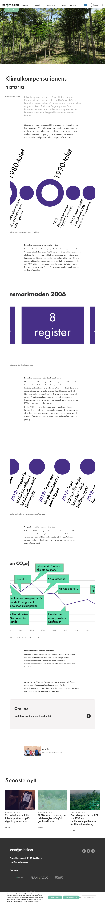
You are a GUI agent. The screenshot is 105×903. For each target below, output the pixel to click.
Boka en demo (12, 10)
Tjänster (25, 5)
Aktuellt (38, 5)
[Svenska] (86, 5)
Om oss (50, 5)
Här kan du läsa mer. (50, 691)
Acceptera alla (55, 897)
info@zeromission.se (19, 862)
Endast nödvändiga (71, 897)
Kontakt (73, 5)
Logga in (96, 5)
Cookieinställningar (33, 901)
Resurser (62, 5)
